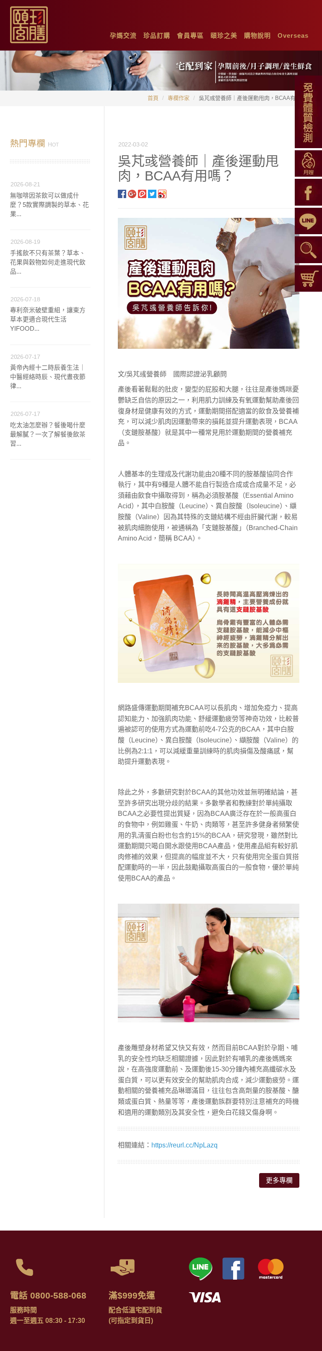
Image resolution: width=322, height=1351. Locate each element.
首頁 (153, 98)
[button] (123, 33)
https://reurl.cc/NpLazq (184, 1145)
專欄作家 (179, 98)
